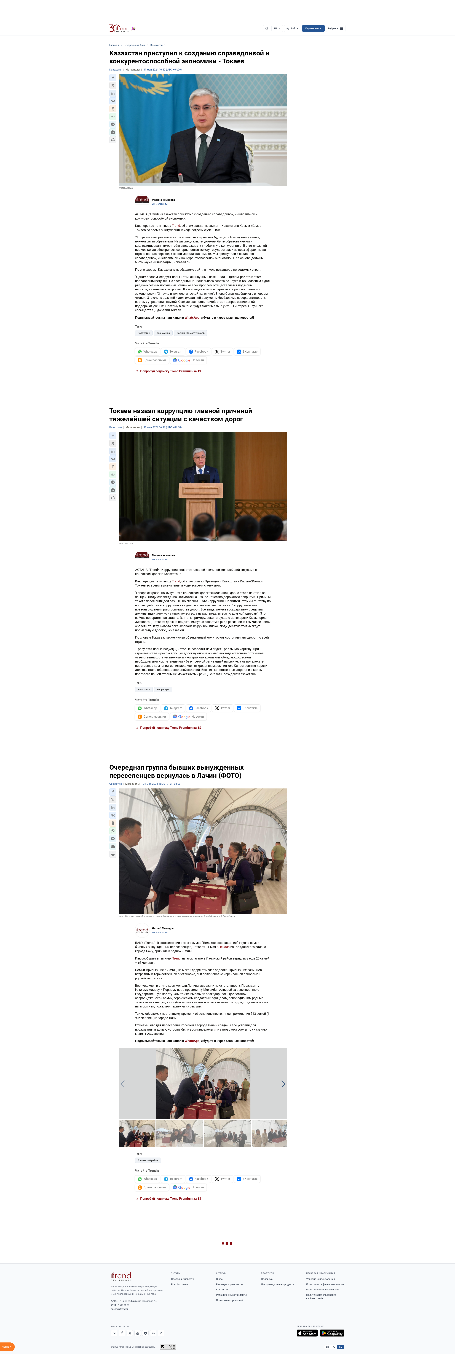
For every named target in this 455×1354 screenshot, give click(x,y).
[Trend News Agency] (121, 1276)
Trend (176, 226)
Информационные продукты (278, 1284)
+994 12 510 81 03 (120, 1305)
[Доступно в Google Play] (332, 1333)
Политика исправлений (229, 1300)
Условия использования (320, 1279)
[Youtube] (137, 1333)
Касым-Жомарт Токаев (191, 333)
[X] (130, 1333)
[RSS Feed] (161, 1333)
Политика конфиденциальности (325, 1284)
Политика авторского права (322, 1289)
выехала (223, 947)
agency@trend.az (119, 1309)
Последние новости (182, 1279)
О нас (219, 1279)
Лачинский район (148, 1160)
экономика (163, 333)
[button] (112, 77)
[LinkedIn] (153, 1333)
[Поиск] (266, 28)
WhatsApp (192, 1041)
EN (327, 1347)
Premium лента (179, 1284)
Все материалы (159, 204)
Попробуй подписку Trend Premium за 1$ (170, 371)
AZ (334, 1347)
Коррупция (163, 689)
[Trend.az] (122, 28)
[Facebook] (122, 1333)
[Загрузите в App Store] (307, 1333)
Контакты (222, 1289)
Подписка (267, 1279)
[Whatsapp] (114, 1333)
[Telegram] (145, 1333)
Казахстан (144, 333)
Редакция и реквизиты (229, 1284)
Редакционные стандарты (231, 1294)
